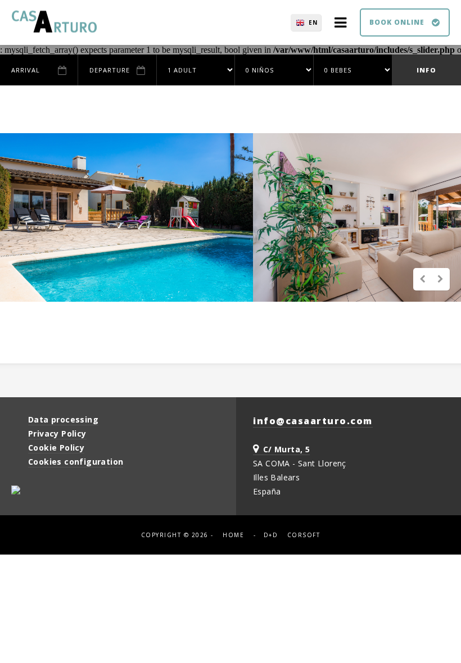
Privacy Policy (57, 433)
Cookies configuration (75, 461)
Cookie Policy (56, 447)
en (313, 22)
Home (233, 535)
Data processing (63, 419)
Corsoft (303, 535)
